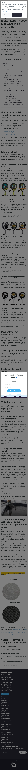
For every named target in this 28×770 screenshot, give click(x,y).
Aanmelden (13, 390)
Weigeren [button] (6, 14)
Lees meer (4, 11)
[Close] (25, 374)
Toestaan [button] (17, 14)
